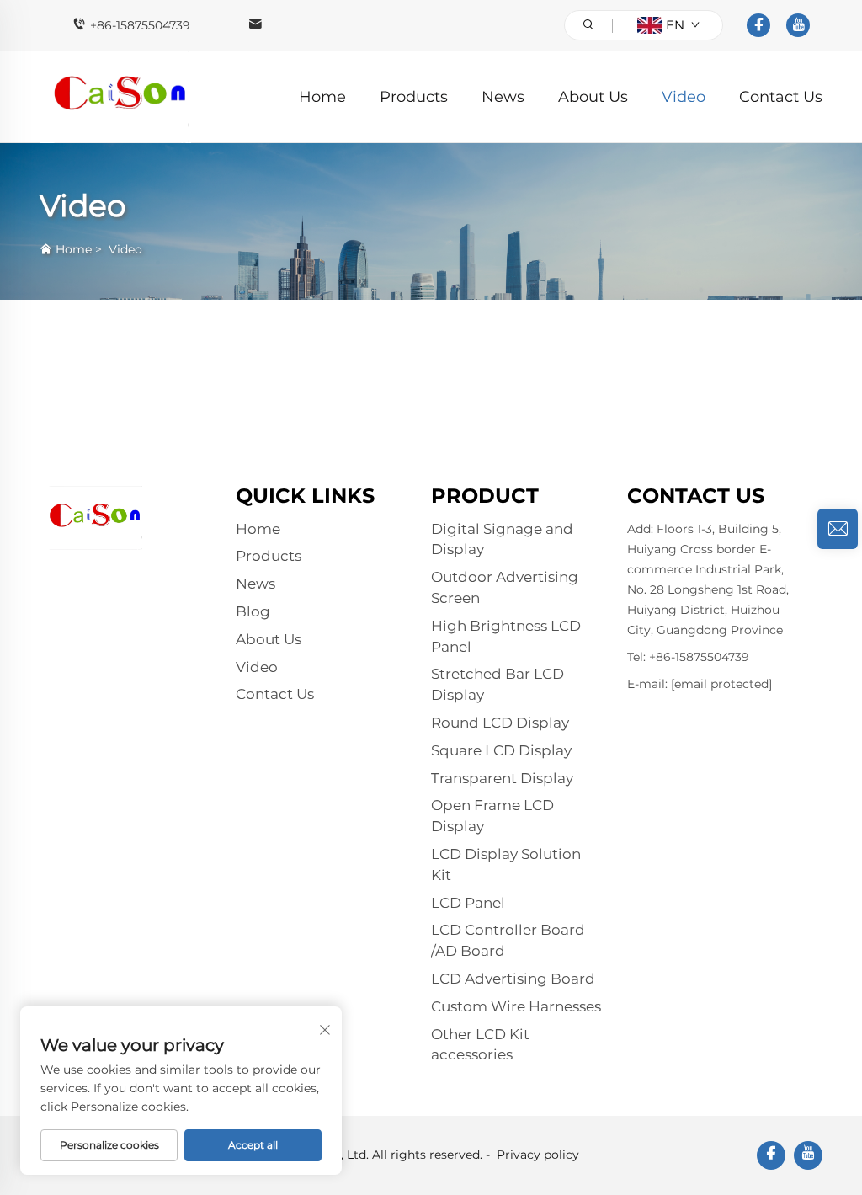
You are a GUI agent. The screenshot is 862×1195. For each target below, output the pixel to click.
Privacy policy (538, 1154)
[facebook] (758, 25)
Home (322, 97)
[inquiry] (837, 529)
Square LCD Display (501, 750)
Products (414, 97)
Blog (253, 611)
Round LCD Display (500, 722)
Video (683, 97)
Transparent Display (502, 778)
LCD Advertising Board (513, 978)
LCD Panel (468, 902)
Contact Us (780, 97)
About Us (593, 97)
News (503, 97)
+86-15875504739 (140, 25)
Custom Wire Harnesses (516, 1006)
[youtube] (798, 25)
